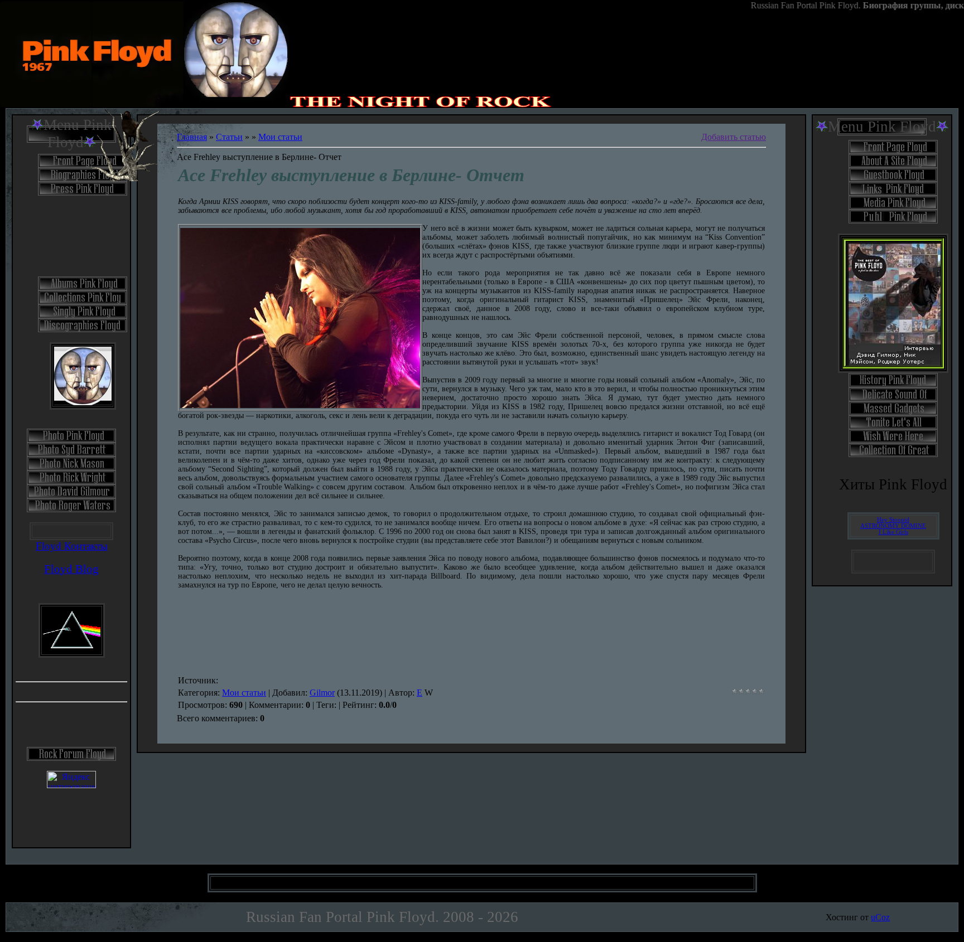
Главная (192, 137)
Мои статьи (280, 137)
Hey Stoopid (893, 520)
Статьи (229, 137)
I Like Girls (893, 532)
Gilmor (322, 692)
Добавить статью (733, 137)
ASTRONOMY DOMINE (893, 526)
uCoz (880, 917)
